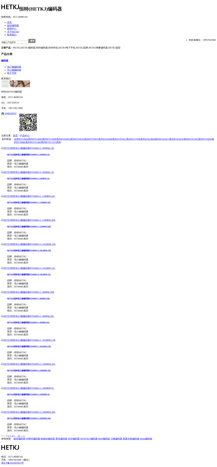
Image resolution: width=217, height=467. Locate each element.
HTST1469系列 (38, 142)
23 (19, 436)
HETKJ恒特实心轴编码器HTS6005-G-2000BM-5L (28, 394)
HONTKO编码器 (89, 438)
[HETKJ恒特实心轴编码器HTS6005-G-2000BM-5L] (27, 388)
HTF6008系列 (110, 139)
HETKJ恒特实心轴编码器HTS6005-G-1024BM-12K (29, 250)
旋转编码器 (19, 438)
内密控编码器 (33, 438)
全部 (16, 139)
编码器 (4, 60)
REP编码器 (104, 438)
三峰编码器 (116, 438)
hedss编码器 (146, 438)
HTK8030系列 (181, 139)
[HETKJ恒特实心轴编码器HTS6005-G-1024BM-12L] (28, 268)
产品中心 (25, 135)
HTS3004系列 (26, 139)
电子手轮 (12, 73)
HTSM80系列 (23, 142)
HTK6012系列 (166, 139)
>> (23, 436)
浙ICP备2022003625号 (12, 463)
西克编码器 (61, 438)
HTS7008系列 (138, 139)
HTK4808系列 (152, 139)
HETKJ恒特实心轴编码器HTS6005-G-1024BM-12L (29, 274)
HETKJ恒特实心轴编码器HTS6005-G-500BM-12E (28, 154)
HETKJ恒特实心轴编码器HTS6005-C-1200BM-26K (29, 226)
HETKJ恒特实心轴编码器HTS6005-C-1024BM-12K (29, 346)
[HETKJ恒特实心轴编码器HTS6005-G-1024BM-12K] (28, 244)
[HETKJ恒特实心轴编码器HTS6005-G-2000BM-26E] (28, 412)
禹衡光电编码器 (131, 438)
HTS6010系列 (82, 139)
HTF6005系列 (96, 139)
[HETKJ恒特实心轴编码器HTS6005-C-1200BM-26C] (28, 196)
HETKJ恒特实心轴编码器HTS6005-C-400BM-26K (28, 298)
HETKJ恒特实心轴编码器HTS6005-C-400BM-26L (28, 322)
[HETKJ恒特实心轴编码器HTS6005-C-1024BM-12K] (28, 340)
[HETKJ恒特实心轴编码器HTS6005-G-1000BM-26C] (28, 364)
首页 (15, 135)
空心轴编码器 (14, 70)
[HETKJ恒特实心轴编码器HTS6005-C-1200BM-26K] (28, 220)
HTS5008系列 (54, 139)
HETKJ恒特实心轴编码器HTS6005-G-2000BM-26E (29, 418)
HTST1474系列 (53, 142)
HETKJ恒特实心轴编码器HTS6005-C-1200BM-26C (29, 202)
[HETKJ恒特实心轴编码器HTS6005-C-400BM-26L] (27, 316)
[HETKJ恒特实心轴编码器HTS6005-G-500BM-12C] (27, 172)
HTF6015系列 (124, 139)
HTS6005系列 (68, 139)
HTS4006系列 (40, 139)
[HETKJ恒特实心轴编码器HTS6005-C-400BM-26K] (27, 292)
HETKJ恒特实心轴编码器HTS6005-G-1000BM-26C (29, 370)
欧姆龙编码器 (48, 438)
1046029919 (10, 113)
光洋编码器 (74, 438)
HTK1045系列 (195, 139)
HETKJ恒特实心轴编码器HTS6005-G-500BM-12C (28, 178)
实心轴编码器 (14, 67)
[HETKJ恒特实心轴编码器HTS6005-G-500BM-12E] (27, 148)
